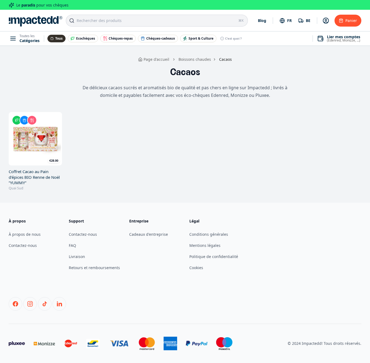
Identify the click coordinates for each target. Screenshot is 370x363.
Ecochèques (85, 38)
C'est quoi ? (233, 38)
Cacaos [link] (225, 59)
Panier (351, 20)
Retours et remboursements (94, 267)
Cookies (196, 267)
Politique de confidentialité (213, 256)
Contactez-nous (23, 245)
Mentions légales (204, 245)
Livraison (77, 256)
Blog (262, 20)
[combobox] (285, 21)
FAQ (72, 245)
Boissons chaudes (194, 59)
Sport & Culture (201, 38)
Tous (59, 38)
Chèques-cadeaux (160, 38)
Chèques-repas (121, 38)
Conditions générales (208, 234)
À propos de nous (25, 234)
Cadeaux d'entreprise (148, 234)
